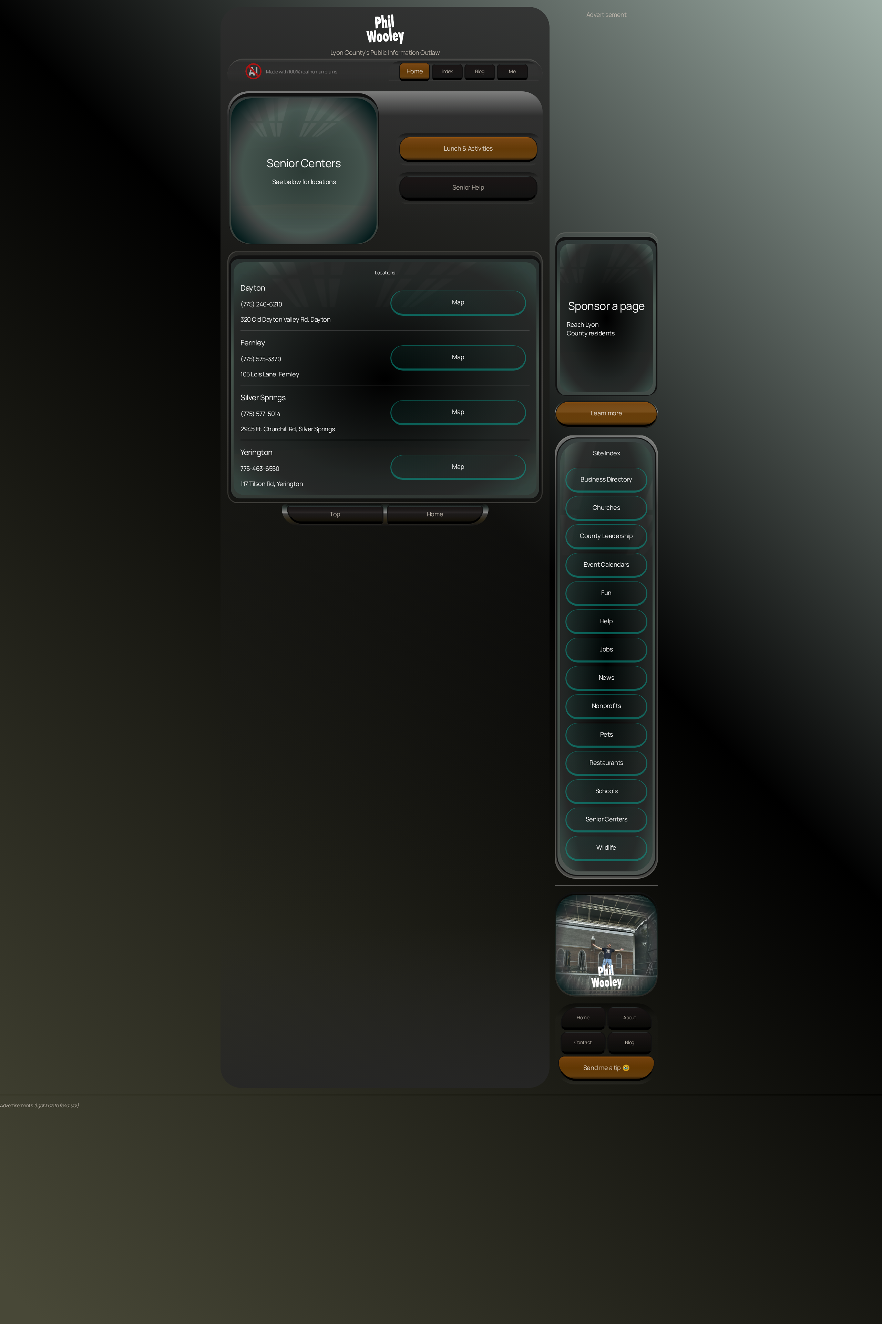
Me (512, 71)
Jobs (606, 649)
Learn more (606, 413)
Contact (583, 1042)
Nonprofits (606, 705)
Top (335, 514)
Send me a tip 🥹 (606, 1067)
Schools (606, 791)
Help (606, 621)
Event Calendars (606, 564)
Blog (479, 71)
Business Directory (606, 479)
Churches (606, 507)
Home (415, 71)
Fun (606, 592)
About (629, 1017)
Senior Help (468, 187)
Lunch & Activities (468, 148)
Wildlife (606, 847)
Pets (606, 734)
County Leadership (606, 536)
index (447, 71)
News (606, 677)
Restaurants (606, 762)
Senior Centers (606, 819)
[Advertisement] (606, 129)
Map (458, 302)
